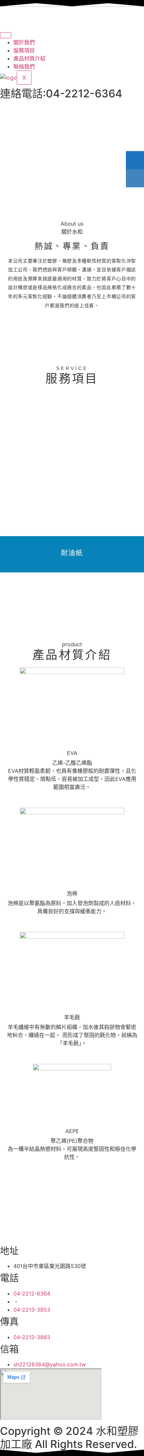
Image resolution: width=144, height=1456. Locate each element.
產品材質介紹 (29, 58)
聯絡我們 (24, 66)
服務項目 (24, 50)
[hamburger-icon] (5, 35)
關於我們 (24, 42)
